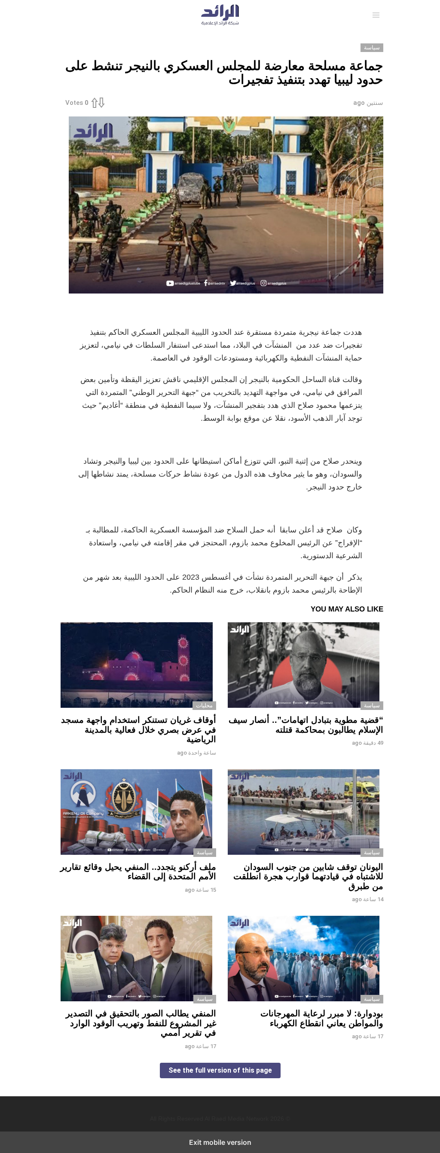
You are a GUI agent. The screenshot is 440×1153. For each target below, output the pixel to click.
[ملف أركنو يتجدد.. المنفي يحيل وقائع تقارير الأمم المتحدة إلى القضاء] (136, 813)
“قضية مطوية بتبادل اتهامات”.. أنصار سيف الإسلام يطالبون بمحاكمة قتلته (306, 724)
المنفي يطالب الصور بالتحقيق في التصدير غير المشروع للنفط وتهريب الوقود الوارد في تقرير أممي (141, 1023)
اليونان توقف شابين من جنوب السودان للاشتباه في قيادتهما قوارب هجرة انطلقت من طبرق (308, 876)
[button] (376, 15)
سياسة (372, 705)
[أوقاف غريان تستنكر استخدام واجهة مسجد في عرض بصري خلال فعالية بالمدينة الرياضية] (136, 666)
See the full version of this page (220, 1070)
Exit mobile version (220, 1142)
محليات (204, 705)
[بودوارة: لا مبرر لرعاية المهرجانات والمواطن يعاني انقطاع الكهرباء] (303, 959)
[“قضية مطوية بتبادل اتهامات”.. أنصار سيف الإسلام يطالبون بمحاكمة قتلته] (303, 666)
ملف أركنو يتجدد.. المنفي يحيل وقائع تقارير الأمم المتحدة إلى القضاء (138, 871)
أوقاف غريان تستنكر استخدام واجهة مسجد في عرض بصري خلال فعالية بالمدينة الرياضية (138, 729)
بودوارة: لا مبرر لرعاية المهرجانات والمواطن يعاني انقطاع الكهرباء (321, 1018)
